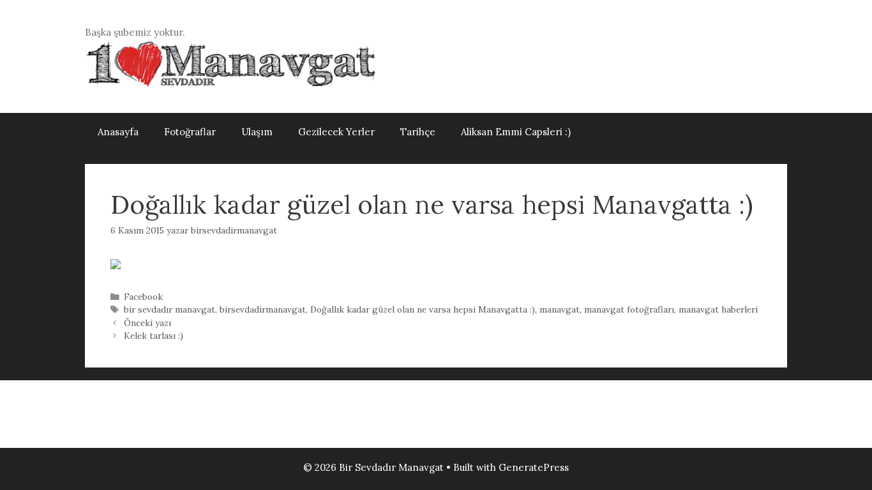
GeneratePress (534, 467)
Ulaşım (257, 132)
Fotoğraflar (190, 132)
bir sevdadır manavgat (169, 309)
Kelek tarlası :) (153, 335)
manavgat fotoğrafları (629, 309)
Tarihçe (417, 132)
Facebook (143, 296)
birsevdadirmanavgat (263, 309)
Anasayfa (118, 132)
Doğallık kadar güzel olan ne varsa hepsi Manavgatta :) (422, 309)
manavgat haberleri (718, 309)
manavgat (559, 309)
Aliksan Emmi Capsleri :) (516, 132)
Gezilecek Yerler (336, 132)
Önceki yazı (147, 323)
